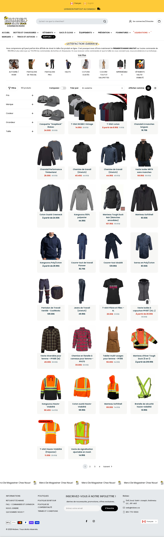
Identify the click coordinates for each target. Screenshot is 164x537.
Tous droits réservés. (28, 529)
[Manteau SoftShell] (144, 198)
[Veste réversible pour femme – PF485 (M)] (51, 339)
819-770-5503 (132, 512)
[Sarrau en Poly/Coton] (144, 246)
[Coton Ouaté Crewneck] (51, 198)
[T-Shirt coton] (113, 107)
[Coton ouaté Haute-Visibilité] (82, 387)
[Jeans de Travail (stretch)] (82, 291)
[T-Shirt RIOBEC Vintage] (82, 107)
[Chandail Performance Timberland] (51, 153)
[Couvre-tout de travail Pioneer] (82, 246)
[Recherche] (104, 21)
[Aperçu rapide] (61, 99)
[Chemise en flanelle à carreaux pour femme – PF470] (82, 339)
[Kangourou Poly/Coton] (51, 246)
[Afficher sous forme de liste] (155, 88)
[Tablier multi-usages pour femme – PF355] (113, 339)
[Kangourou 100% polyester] (82, 198)
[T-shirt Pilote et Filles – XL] (113, 291)
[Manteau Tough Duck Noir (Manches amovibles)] (113, 198)
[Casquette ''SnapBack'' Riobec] (51, 107)
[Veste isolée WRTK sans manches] (144, 153)
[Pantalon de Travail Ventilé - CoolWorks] (51, 291)
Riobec (15, 529)
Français (150, 521)
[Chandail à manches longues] (144, 107)
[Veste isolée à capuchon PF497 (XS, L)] (144, 291)
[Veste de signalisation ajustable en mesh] (82, 432)
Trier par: (74, 88)
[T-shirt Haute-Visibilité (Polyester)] (51, 432)
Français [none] (77, 3)
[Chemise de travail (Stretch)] (82, 153)
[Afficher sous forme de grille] (148, 88)
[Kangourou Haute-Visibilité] (51, 387)
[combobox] (72, 21)
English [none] (91, 3)
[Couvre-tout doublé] (113, 246)
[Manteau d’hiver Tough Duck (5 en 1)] (144, 339)
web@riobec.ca (133, 507)
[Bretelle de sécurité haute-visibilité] (144, 387)
